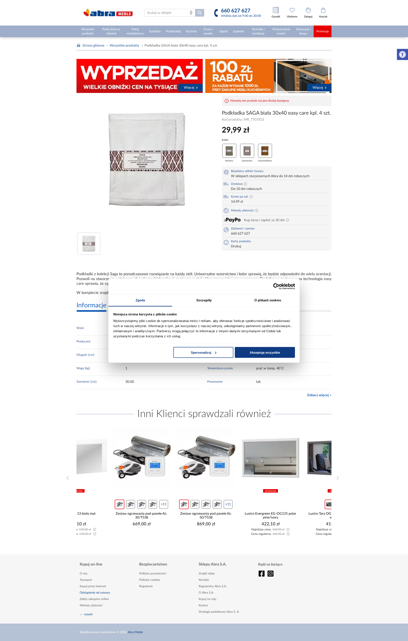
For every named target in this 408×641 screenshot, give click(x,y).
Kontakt (204, 579)
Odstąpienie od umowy (95, 592)
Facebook (261, 573)
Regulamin (146, 586)
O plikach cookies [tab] (267, 300)
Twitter (270, 573)
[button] (402, 54)
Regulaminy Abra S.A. (213, 586)
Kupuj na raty (207, 599)
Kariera (203, 605)
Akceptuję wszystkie (265, 352)
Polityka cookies (149, 579)
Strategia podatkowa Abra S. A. (219, 611)
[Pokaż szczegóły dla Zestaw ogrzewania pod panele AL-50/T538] (172, 457)
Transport (86, 579)
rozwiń (88, 614)
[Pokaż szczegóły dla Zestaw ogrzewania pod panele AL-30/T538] (107, 457)
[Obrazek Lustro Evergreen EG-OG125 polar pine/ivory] (236, 457)
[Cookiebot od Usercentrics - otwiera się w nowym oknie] (276, 286)
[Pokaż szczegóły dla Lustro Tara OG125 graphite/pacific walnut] (301, 457)
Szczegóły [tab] (204, 300)
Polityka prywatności (152, 573)
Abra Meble (135, 632)
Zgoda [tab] (140, 300)
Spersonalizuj (201, 352)
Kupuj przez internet (93, 586)
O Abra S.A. (206, 592)
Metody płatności (91, 605)
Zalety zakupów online (94, 599)
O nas (83, 573)
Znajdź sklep (207, 573)
